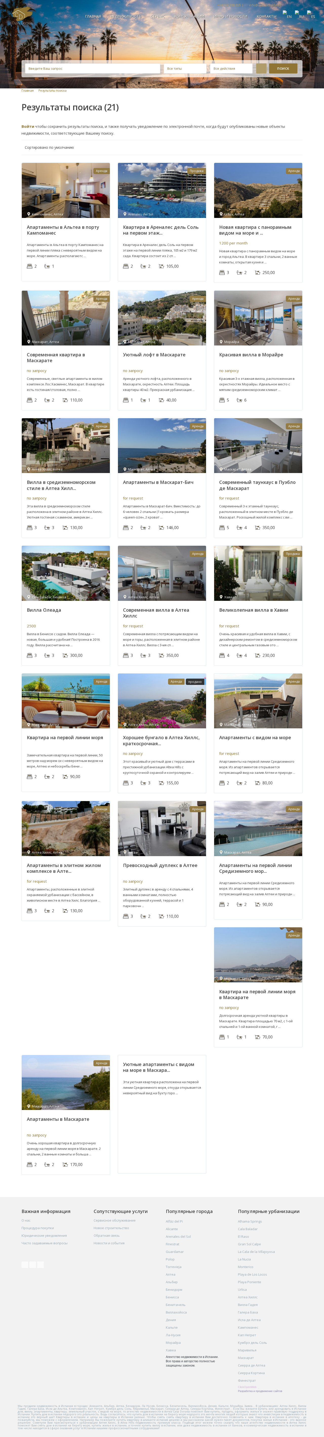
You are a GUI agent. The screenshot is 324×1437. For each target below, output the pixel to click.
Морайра (173, 1342)
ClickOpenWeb (247, 1387)
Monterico (245, 1267)
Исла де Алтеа (249, 1320)
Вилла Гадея (248, 1304)
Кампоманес (248, 1327)
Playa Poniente (249, 1282)
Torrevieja (173, 1267)
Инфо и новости (230, 16)
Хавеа (171, 1350)
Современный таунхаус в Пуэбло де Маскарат (257, 485)
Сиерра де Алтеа (251, 1365)
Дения (171, 1320)
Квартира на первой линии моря (65, 737)
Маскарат (246, 1357)
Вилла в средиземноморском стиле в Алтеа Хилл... (61, 485)
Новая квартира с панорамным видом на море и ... (255, 230)
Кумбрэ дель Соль (252, 1342)
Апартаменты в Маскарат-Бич (158, 482)
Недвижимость (125, 16)
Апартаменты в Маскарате (58, 1119)
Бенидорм (174, 1289)
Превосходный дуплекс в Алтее (160, 865)
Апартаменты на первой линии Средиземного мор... (255, 868)
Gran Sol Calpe (249, 1244)
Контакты (266, 16)
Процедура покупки (38, 1228)
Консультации (189, 16)
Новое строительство (111, 1228)
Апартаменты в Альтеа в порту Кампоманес (63, 230)
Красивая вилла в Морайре (251, 355)
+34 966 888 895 (229, 5)
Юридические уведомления (44, 1235)
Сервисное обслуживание (115, 1220)
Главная (93, 16)
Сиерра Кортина (251, 1373)
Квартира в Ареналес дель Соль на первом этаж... (161, 230)
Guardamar (175, 1251)
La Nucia (244, 1259)
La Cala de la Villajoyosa (256, 1251)
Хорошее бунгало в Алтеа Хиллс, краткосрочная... (161, 740)
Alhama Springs (250, 1221)
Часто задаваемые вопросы (45, 1243)
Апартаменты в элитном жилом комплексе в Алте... (64, 868)
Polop (170, 1259)
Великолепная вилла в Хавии (253, 610)
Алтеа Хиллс (247, 1297)
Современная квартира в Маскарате (56, 357)
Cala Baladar (248, 1229)
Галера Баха (248, 1312)
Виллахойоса (176, 1312)
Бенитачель (176, 1304)
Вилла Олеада (44, 610)
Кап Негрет (247, 1335)
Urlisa (242, 1289)
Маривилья (247, 1350)
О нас (26, 1220)
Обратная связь (107, 1235)
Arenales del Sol (178, 1236)
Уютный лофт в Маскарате (154, 355)
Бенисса (172, 1297)
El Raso (243, 1236)
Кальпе (172, 1327)
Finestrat (172, 1244)
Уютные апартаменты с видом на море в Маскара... (158, 1067)
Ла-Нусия (173, 1335)
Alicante (172, 1229)
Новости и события (109, 1243)
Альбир (172, 1282)
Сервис (158, 16)
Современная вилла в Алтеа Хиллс (156, 613)
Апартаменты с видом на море (255, 737)
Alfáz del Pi (174, 1221)
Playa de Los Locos (252, 1274)
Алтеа (170, 1274)
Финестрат (247, 1380)
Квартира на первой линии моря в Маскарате (257, 994)
